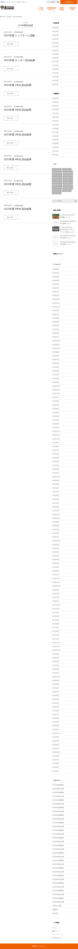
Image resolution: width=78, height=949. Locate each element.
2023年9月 (55, 397)
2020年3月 (55, 533)
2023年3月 (55, 420)
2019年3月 (55, 567)
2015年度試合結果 (58, 819)
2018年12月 (56, 578)
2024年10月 (56, 348)
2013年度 (55, 77)
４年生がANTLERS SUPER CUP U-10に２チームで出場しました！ (68, 230)
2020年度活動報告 (58, 853)
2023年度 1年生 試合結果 (17, 84)
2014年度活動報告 (58, 807)
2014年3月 (55, 726)
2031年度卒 (57, 193)
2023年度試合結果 (58, 879)
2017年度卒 (57, 176)
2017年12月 (56, 605)
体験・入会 (51, 8)
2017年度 (55, 61)
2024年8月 (55, 356)
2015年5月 (55, 699)
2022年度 (55, 43)
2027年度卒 (57, 188)
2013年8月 (55, 737)
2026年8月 (55, 269)
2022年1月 (55, 473)
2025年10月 (56, 307)
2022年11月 (56, 435)
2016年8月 (55, 654)
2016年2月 (55, 673)
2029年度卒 (57, 191)
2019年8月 (55, 548)
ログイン (55, 928)
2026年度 (55, 27)
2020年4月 (55, 529)
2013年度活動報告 (58, 800)
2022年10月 (56, 439)
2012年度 (55, 80)
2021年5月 (55, 499)
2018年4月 (55, 593)
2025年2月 (55, 333)
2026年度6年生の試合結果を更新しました (68, 237)
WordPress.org (57, 938)
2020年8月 (55, 526)
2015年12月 (56, 676)
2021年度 (55, 46)
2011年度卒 (57, 169)
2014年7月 (55, 714)
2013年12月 (56, 733)
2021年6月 (55, 495)
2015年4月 (55, 703)
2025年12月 (56, 299)
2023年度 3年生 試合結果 (17, 134)
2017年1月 (55, 639)
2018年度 (55, 58)
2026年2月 (55, 292)
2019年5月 (55, 559)
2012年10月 (56, 752)
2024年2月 (55, 378)
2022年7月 (55, 450)
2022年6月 (55, 454)
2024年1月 (55, 382)
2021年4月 (55, 503)
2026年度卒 (67, 186)
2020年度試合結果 (58, 856)
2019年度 (55, 54)
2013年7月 (55, 741)
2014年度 (55, 73)
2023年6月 (55, 408)
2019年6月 (55, 556)
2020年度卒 (67, 178)
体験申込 (70, 2)
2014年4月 (55, 722)
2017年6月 (55, 620)
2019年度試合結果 (58, 849)
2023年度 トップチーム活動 (19, 35)
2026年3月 (55, 288)
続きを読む (10, 44)
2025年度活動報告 (58, 890)
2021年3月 (55, 507)
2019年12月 (56, 541)
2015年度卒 (57, 174)
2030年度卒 (67, 191)
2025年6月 (55, 318)
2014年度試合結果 (58, 811)
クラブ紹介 (41, 8)
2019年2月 (55, 571)
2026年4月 (55, 284)
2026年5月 (55, 280)
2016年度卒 (67, 174)
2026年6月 (55, 276)
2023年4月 (55, 416)
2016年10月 (56, 650)
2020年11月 (56, 518)
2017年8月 (55, 612)
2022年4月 (55, 461)
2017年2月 (55, 635)
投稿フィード (56, 931)
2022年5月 (55, 458)
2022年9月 (55, 442)
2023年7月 (55, 405)
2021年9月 (55, 484)
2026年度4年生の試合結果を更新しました (68, 243)
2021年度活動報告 (58, 860)
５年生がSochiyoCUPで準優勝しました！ (67, 216)
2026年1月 (55, 295)
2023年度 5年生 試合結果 (17, 184)
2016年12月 (56, 642)
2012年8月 (55, 756)
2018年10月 (56, 586)
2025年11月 (56, 303)
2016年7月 (55, 658)
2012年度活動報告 (58, 792)
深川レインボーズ (39, 946)
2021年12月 (56, 476)
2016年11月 (56, 646)
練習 (72, 8)
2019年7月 (55, 552)
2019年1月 (55, 575)
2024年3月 (55, 375)
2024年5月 (55, 367)
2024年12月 (56, 341)
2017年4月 (55, 627)
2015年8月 (55, 688)
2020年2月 (55, 537)
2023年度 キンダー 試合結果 (19, 60)
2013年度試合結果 (58, 804)
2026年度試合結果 (58, 902)
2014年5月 (55, 718)
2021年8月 (55, 488)
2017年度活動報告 (58, 830)
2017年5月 (55, 624)
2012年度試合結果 (58, 796)
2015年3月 (55, 707)
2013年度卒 (57, 171)
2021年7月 (55, 492)
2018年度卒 (67, 176)
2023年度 (55, 39)
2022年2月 (55, 469)
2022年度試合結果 (58, 872)
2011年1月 (55, 771)
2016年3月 (55, 669)
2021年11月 (56, 480)
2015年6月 (55, 695)
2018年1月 (55, 601)
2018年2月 (55, 597)
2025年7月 (55, 314)
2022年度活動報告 (58, 868)
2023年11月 (56, 390)
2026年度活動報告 (58, 898)
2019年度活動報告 (58, 845)
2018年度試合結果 (58, 841)
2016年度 (55, 65)
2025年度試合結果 (58, 894)
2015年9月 (55, 684)
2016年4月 (55, 665)
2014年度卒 (67, 171)
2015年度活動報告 (58, 815)
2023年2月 (55, 424)
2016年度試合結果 (58, 826)
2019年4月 (55, 563)
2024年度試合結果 (58, 887)
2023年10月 (56, 393)
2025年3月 (55, 329)
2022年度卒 (67, 181)
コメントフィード (57, 934)
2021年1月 (55, 510)
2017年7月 (55, 616)
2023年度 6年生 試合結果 (17, 208)
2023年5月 (55, 412)
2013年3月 (55, 748)
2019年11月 (56, 544)
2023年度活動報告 (58, 875)
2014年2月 (55, 729)
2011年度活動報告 (58, 785)
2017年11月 (56, 609)
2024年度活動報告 (58, 883)
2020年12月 (56, 514)
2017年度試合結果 (58, 834)
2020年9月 (55, 522)
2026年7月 (55, 273)
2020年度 (55, 50)
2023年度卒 (57, 183)
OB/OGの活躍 (56, 906)
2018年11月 (56, 582)
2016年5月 (55, 661)
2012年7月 (55, 760)
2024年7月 (55, 359)
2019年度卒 (57, 178)
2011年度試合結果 (58, 789)
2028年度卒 (67, 188)
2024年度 (55, 35)
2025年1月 (55, 337)
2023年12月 (56, 386)
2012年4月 (55, 763)
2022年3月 (55, 465)
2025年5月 (55, 322)
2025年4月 (55, 325)
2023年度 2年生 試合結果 (17, 109)
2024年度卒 (67, 183)
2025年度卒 (57, 186)
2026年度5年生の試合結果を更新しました (68, 222)
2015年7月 (55, 692)
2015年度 (55, 69)
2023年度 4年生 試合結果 (17, 159)
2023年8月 (55, 401)
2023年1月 (55, 427)
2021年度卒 (57, 181)
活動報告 (55, 909)
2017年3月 (55, 631)
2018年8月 (55, 590)
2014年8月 (55, 710)
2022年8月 (55, 446)
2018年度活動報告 (58, 838)
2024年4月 (55, 371)
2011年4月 (55, 767)
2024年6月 (55, 363)
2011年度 (55, 84)
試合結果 (62, 8)
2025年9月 (55, 310)
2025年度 (55, 31)
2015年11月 (56, 680)
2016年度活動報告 (58, 822)
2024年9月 (55, 352)
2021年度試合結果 (58, 864)
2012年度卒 (67, 169)
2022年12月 (56, 431)
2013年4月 (55, 744)
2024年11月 (56, 344)
